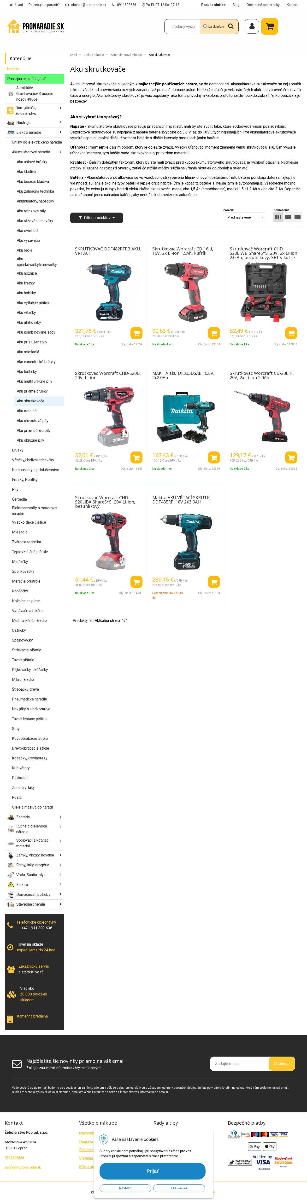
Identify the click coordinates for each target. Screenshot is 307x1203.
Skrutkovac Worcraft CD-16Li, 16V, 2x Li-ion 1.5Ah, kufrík (182, 251)
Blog (236, 5)
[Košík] (270, 26)
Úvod (19, 5)
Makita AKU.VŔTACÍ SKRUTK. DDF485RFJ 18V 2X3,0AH (181, 500)
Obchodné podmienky (263, 5)
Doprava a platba (93, 1141)
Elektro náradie (94, 55)
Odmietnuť (179, 1188)
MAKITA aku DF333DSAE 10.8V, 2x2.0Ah (183, 375)
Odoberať (282, 1064)
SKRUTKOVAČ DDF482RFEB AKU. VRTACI (108, 251)
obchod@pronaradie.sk (88, 5)
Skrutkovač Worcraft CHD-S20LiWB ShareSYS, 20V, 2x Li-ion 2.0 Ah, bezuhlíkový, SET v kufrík (263, 253)
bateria (13, 69)
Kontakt (293, 5)
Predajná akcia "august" (26, 78)
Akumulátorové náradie (126, 55)
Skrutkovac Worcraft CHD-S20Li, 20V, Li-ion (108, 375)
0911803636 (126, 5)
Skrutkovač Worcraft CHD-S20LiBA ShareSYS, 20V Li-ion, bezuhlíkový (105, 502)
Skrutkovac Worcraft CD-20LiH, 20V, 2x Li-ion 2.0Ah (262, 375)
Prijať (153, 1171)
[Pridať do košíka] (136, 333)
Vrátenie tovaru (91, 1158)
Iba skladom (216, 26)
